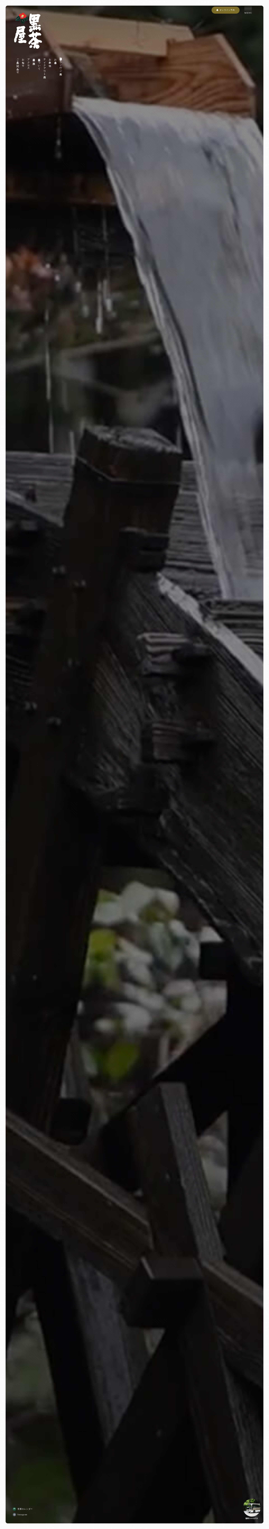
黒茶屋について (39, 63)
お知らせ (23, 61)
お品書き (55, 60)
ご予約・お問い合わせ (17, 64)
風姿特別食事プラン (61, 63)
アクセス (28, 62)
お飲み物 (50, 60)
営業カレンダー (25, 1509)
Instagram (22, 1515)
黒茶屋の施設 (34, 59)
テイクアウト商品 (44, 66)
